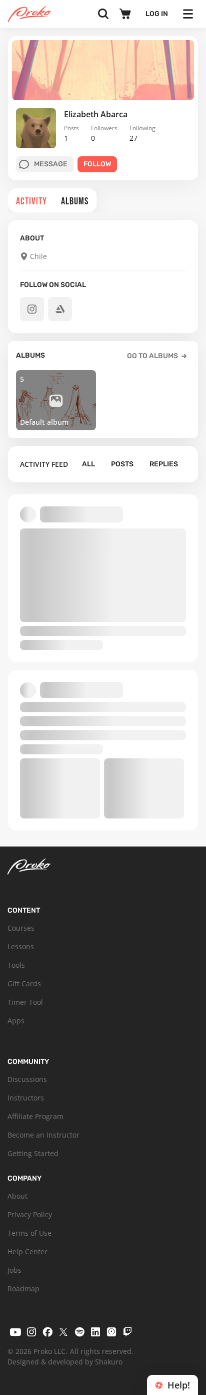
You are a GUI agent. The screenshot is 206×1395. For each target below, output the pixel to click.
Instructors (26, 1097)
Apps (16, 1020)
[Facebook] (48, 1332)
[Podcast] (112, 1332)
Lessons (21, 946)
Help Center (28, 1251)
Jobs (15, 1270)
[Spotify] (80, 1332)
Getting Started (33, 1153)
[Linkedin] (96, 1332)
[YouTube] (16, 1332)
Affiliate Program (36, 1116)
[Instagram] (32, 1332)
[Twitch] (128, 1332)
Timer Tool (25, 1002)
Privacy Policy (30, 1214)
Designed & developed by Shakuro (65, 1361)
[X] (64, 1332)
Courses (21, 928)
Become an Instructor (44, 1135)
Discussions (27, 1079)
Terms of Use (30, 1233)
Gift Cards (24, 983)
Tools (16, 965)
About (18, 1196)
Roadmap (24, 1288)
